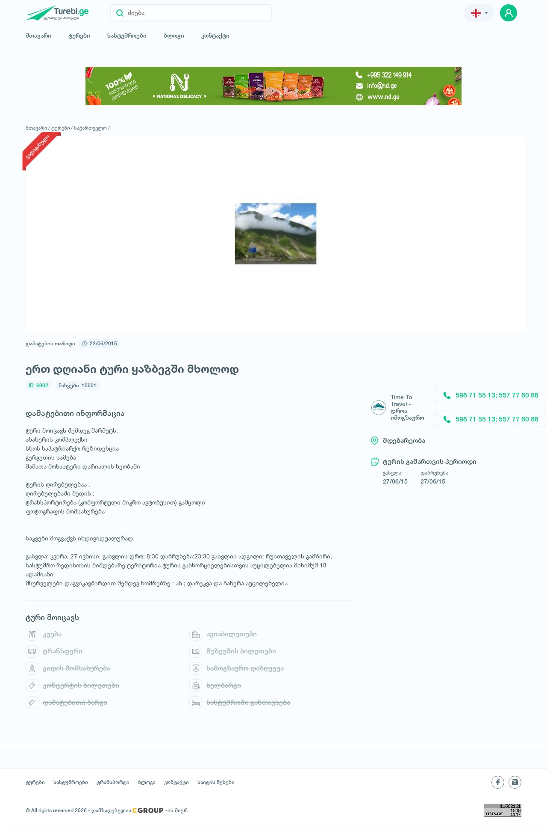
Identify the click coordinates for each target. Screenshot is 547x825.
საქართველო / (92, 128)
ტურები (79, 35)
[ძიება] (120, 13)
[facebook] (497, 782)
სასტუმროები (127, 35)
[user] (508, 12)
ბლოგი (174, 35)
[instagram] (515, 782)
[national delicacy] (273, 86)
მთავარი (38, 35)
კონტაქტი (215, 35)
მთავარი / (38, 128)
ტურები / (62, 128)
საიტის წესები (216, 782)
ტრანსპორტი (113, 782)
